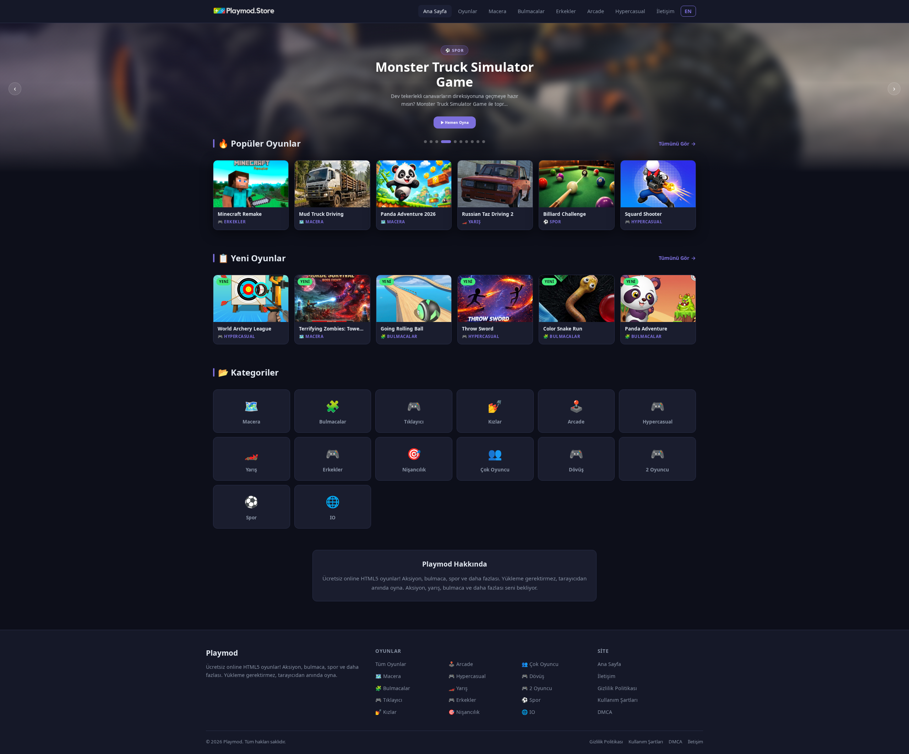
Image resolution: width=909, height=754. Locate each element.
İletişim (665, 11)
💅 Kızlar (386, 712)
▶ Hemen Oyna (455, 122)
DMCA (605, 712)
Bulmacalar (531, 11)
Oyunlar (467, 11)
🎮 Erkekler (462, 699)
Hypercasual (630, 11)
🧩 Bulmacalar (392, 688)
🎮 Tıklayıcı (388, 699)
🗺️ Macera (388, 676)
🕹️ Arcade (460, 664)
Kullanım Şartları (618, 699)
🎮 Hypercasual (467, 676)
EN (688, 11)
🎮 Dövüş (533, 676)
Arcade (595, 11)
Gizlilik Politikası (617, 688)
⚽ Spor (531, 699)
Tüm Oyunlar (390, 664)
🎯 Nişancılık (464, 712)
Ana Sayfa (435, 11)
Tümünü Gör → (677, 143)
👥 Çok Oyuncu (540, 664)
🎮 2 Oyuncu (537, 688)
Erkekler (566, 11)
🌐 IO (528, 712)
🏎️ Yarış (458, 688)
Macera (497, 11)
